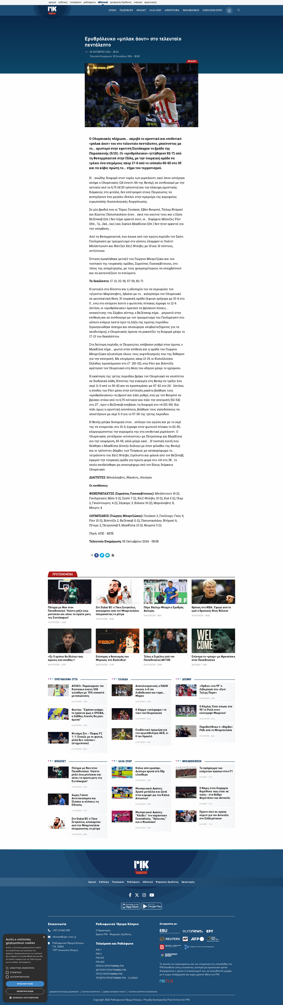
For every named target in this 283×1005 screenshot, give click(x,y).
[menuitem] (238, 10)
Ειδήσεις (104, 882)
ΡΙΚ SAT (100, 962)
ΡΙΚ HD (100, 958)
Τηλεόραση (118, 882)
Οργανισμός (188, 882)
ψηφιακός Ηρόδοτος (121, 2)
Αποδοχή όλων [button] (25, 984)
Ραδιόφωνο (133, 882)
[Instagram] (144, 895)
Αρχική (92, 882)
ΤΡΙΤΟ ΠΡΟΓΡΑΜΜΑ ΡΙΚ (109, 974)
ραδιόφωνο (90, 2)
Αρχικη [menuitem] (112, 10)
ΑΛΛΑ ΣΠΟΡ (125, 761)
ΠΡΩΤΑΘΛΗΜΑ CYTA (66, 679)
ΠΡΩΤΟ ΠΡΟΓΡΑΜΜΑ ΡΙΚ (110, 966)
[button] (25, 997)
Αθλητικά (148, 882)
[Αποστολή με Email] (107, 555)
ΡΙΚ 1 (99, 950)
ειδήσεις (63, 2)
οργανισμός (150, 2)
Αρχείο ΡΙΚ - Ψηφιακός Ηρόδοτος (113, 934)
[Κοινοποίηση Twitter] (102, 555)
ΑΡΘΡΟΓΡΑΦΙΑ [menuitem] (172, 10)
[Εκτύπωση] (112, 555)
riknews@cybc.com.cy (64, 937)
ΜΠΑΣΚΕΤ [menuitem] (141, 10)
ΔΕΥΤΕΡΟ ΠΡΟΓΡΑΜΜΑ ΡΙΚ (111, 970)
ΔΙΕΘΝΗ (186, 679)
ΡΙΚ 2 (99, 954)
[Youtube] (151, 895)
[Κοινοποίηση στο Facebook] (96, 555)
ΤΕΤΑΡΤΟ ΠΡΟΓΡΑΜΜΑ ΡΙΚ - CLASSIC (117, 978)
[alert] (25, 968)
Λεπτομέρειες (25, 962)
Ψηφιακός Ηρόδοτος (167, 882)
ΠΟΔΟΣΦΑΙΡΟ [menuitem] (126, 10)
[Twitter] (137, 895)
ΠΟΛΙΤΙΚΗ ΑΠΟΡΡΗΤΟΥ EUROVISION (143, 992)
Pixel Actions (174, 1000)
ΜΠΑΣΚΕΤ (192, 61)
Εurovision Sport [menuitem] (212, 10)
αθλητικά (103, 2)
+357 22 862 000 (61, 930)
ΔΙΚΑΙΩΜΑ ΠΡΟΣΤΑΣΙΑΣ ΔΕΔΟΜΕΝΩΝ (64, 992)
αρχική (52, 2)
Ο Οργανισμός (103, 930)
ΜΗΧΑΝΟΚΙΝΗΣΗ (192, 761)
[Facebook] (131, 895)
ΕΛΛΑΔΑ (123, 679)
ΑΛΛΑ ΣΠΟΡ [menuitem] (155, 10)
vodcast (138, 2)
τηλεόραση (76, 2)
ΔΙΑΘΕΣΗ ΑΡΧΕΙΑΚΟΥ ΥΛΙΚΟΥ (114, 992)
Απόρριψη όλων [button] (25, 991)
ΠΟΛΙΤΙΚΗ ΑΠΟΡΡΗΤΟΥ (91, 992)
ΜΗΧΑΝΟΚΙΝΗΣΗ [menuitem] (191, 10)
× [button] (44, 937)
